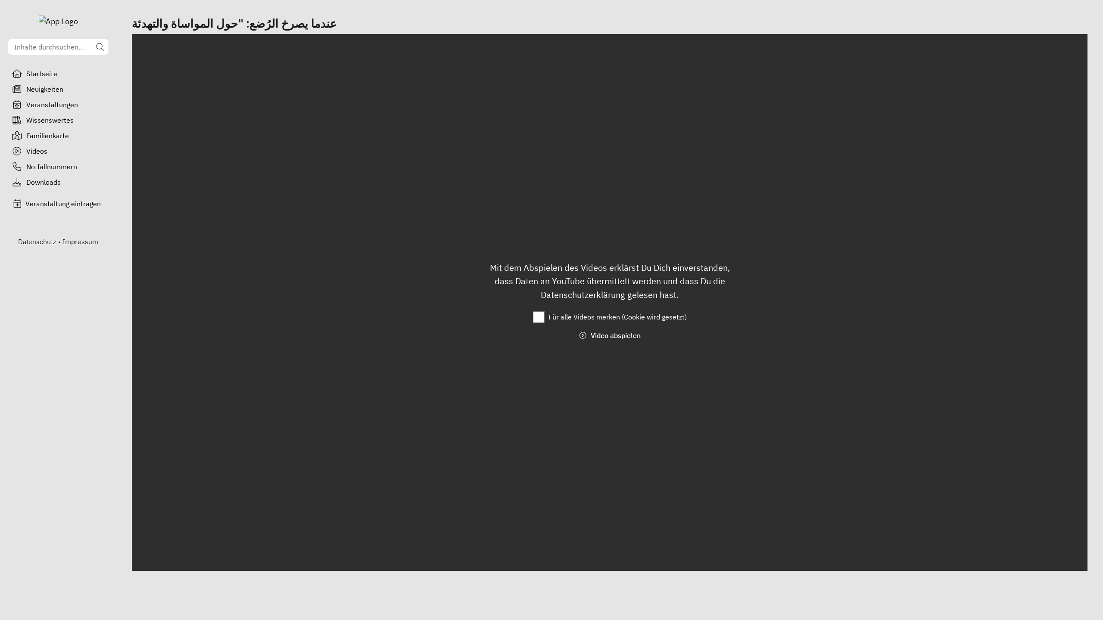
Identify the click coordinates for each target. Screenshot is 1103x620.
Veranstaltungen (52, 104)
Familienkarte (47, 135)
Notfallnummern (51, 166)
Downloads (43, 182)
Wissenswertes (50, 120)
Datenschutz (37, 241)
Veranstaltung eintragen (63, 203)
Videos (36, 151)
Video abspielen (615, 335)
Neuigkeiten (44, 89)
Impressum (80, 241)
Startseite (41, 73)
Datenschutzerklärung (584, 295)
